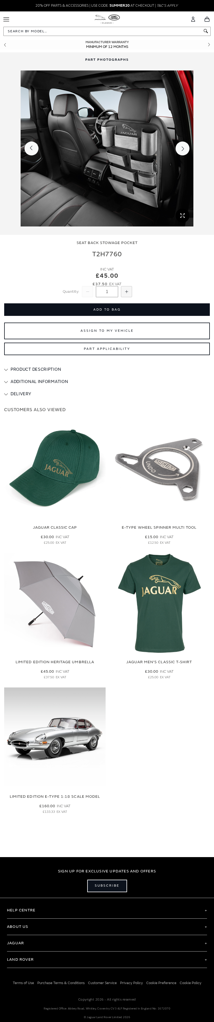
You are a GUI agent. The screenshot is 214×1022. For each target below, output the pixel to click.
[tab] (107, 370)
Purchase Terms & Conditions (61, 983)
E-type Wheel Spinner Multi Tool (159, 527)
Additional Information (39, 381)
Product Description (36, 369)
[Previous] (31, 148)
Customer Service (102, 983)
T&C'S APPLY (167, 5)
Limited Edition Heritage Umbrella (55, 662)
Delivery (21, 394)
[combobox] (107, 31)
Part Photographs (107, 60)
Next (209, 45)
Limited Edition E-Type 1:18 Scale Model (55, 796)
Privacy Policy (131, 983)
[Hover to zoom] (107, 148)
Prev (5, 45)
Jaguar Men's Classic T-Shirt (159, 662)
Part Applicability (107, 349)
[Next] (182, 148)
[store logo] (107, 18)
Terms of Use (23, 983)
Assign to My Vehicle (107, 331)
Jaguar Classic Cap (55, 527)
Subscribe (107, 886)
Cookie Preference (161, 983)
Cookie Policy (190, 983)
